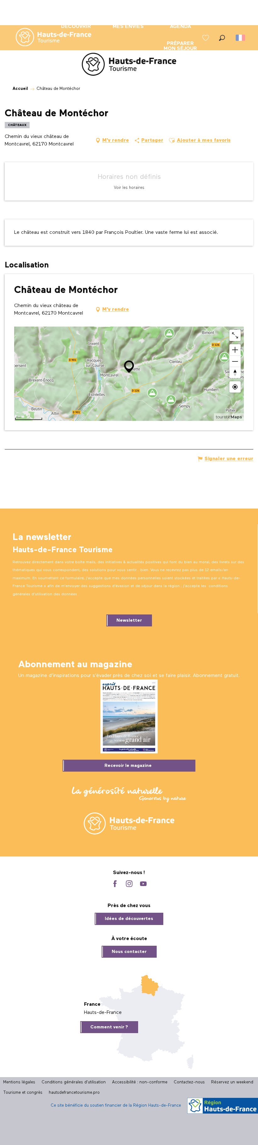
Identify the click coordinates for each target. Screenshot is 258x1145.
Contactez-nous (189, 1082)
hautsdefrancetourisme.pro (74, 1093)
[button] (221, 37)
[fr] (241, 37)
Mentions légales (19, 1082)
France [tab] (92, 1004)
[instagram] (129, 884)
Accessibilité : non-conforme (139, 1082)
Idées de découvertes (129, 919)
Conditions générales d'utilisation (74, 1082)
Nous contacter (129, 952)
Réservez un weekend (232, 1082)
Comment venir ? (109, 1027)
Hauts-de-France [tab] (103, 1012)
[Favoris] (206, 38)
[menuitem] (48, 37)
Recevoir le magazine (128, 765)
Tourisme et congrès (22, 1093)
